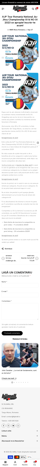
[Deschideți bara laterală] (38, 142)
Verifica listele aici (8, 165)
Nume (4, 282)
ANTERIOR (9, 255)
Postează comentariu (12, 333)
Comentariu (7, 301)
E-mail (5, 291)
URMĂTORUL (30, 255)
